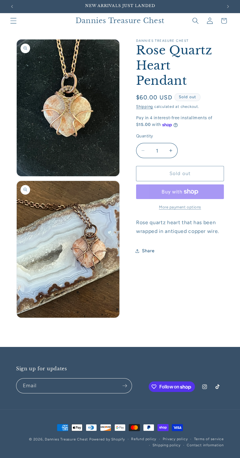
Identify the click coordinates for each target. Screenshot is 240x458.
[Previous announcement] (12, 6)
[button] (13, 21)
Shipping (144, 106)
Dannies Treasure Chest (66, 439)
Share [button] (148, 250)
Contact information (205, 445)
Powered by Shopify (107, 439)
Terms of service (209, 439)
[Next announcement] (228, 6)
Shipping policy (166, 445)
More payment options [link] (180, 207)
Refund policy (143, 439)
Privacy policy (175, 439)
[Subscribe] (125, 385)
